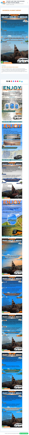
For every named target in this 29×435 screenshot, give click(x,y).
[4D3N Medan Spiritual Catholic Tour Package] (12, 333)
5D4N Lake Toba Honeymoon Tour (6, 123)
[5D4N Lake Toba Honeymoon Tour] (12, 104)
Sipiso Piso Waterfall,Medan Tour (6, 237)
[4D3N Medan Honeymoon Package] (12, 180)
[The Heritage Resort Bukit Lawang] (12, 409)
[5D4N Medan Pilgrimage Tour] (12, 295)
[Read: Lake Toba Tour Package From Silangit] (14, 38)
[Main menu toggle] (27, 3)
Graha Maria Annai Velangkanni (6, 275)
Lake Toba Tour (4, 65)
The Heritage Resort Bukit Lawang (6, 428)
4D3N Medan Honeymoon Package (6, 199)
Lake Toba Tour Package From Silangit (10, 67)
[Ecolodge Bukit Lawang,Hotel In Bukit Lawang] (12, 371)
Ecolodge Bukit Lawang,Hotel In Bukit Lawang (8, 390)
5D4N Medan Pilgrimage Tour (6, 313)
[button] (23, 433)
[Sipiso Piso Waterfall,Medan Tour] (12, 218)
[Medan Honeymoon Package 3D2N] (12, 142)
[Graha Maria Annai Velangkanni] (12, 256)
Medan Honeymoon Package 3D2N (6, 161)
